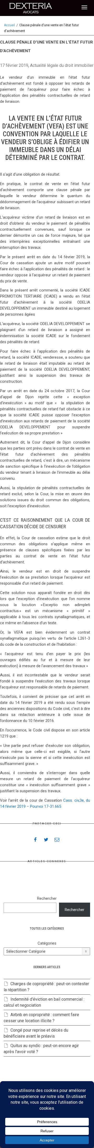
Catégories (47, 943)
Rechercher (47, 898)
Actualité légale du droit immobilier (61, 65)
